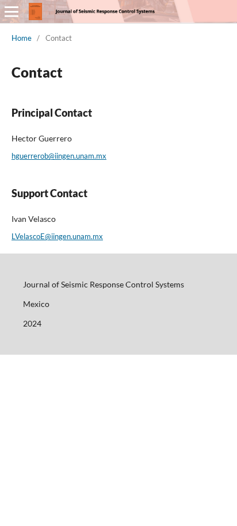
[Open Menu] (11, 11)
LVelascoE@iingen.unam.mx (57, 236)
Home (22, 38)
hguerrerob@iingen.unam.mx (59, 155)
